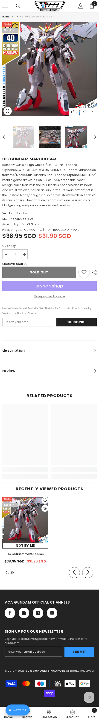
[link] (25, 469)
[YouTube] (52, 613)
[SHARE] (93, 272)
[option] (49, 69)
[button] (84, 112)
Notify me (25, 545)
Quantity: (9, 246)
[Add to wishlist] (84, 272)
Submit (79, 651)
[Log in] (80, 5)
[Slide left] (74, 572)
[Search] (18, 6)
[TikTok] (38, 613)
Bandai (21, 213)
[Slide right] (87, 572)
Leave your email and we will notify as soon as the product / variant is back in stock (46, 310)
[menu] (5, 6)
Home (5, 16)
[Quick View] (44, 508)
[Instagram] (24, 613)
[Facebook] (10, 613)
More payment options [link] (49, 296)
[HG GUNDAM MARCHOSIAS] (25, 520)
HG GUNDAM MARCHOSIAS (25, 554)
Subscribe (76, 322)
